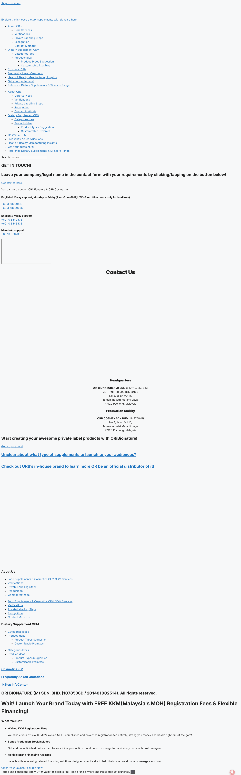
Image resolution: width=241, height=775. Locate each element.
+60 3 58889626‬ (12, 207)
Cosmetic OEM (17, 69)
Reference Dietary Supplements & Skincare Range (39, 85)
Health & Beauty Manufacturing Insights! (32, 77)
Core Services (23, 30)
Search (5, 157)
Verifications (22, 34)
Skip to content (10, 3)
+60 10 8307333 (11, 234)
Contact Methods (25, 45)
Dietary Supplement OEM (23, 49)
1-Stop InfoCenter (14, 684)
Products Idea (23, 57)
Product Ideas (16, 635)
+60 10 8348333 (11, 223)
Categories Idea (24, 53)
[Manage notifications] (232, 772)
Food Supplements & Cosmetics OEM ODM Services (40, 579)
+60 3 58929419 (11, 203)
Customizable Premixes (35, 65)
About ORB (14, 26)
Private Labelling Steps (28, 38)
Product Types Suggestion (37, 61)
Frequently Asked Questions (25, 73)
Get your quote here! (21, 81)
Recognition (21, 41)
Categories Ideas (18, 631)
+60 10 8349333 (11, 219)
